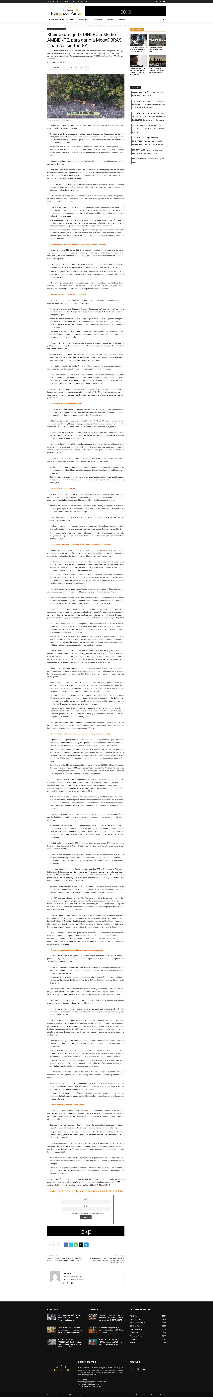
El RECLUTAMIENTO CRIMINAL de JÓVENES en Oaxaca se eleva (156, 70)
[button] (163, 20)
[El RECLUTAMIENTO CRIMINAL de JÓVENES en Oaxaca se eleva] (157, 61)
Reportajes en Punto (68, 26)
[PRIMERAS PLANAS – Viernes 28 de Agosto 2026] (157, 40)
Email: (86, 1206)
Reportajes (97, 20)
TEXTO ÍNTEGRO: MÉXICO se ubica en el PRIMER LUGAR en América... (138, 49)
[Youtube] (164, 1)
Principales (133, 45)
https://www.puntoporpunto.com (72, 1276)
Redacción (84, 1)
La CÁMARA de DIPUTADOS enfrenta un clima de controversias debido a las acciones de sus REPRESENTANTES (106, 1260)
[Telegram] (86, 67)
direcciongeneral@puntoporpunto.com (92, 1382)
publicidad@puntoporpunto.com (89, 1386)
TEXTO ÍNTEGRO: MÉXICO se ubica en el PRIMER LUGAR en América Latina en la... (69, 1317)
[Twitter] (160, 1)
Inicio (49, 26)
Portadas (152, 45)
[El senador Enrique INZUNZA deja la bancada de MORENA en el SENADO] (93, 1330)
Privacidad (145, 1395)
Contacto (163, 1395)
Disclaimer (137, 1395)
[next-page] (134, 79)
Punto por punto (56, 20)
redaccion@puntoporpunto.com (89, 1384)
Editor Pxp (53, 62)
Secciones (83, 20)
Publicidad (76, 1)
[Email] (81, 67)
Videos (110, 20)
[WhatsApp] (76, 67)
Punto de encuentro (136, 65)
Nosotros (67, 1)
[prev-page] (131, 79)
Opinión (70, 20)
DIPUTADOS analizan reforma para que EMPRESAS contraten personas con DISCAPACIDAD (111, 1317)
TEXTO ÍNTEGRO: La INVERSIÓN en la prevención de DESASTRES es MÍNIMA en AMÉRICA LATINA (65, 1259)
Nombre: (86, 1199)
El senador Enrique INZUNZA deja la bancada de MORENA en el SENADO (111, 1330)
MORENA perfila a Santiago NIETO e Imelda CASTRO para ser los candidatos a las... (110, 1342)
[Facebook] (156, 1)
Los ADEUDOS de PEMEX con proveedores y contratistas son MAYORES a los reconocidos (70, 1330)
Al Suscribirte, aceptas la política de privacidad (87, 1213)
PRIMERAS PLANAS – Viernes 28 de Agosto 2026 (156, 49)
